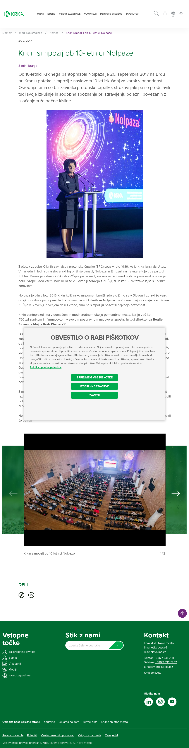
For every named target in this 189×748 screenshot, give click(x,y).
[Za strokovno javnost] (165, 13)
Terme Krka (90, 722)
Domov (7, 33)
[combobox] (94, 645)
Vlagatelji (90, 14)
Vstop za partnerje (89, 735)
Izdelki (51, 14)
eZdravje (49, 722)
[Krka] (14, 14)
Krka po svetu (152, 673)
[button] (175, 493)
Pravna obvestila (12, 735)
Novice (54, 33)
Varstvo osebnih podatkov (57, 735)
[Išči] (156, 14)
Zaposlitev (132, 14)
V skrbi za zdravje (69, 14)
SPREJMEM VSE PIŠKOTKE (95, 377)
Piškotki (32, 735)
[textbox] (94, 645)
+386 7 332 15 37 (166, 662)
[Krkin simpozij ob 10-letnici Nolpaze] (95, 490)
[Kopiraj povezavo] (21, 595)
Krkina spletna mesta (114, 722)
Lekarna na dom (69, 722)
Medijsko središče (111, 14)
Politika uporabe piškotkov (45, 367)
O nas (40, 14)
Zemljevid (111, 735)
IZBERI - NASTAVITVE (94, 386)
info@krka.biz (164, 667)
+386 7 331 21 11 (164, 658)
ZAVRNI (94, 395)
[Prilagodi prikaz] (181, 13)
